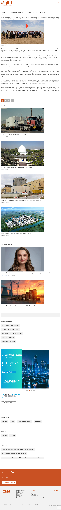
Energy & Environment (20, 490)
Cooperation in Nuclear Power (10, 329)
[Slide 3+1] (34, 390)
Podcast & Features (20, 497)
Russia (12, 421)
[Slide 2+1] (31, 390)
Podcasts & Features (4, 275)
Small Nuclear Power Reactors (10, 325)
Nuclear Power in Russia (8, 341)
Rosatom (4, 435)
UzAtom (12, 435)
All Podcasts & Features (30, 315)
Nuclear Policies (19, 493)
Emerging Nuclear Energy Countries (12, 333)
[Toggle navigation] (58, 2)
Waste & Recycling (20, 496)
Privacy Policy (49, 505)
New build (4, 421)
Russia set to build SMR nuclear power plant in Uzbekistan (18, 449)
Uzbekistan (37, 421)
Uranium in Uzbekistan (8, 337)
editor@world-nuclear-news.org (37, 497)
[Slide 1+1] (29, 390)
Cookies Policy (55, 505)
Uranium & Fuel (19, 495)
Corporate (18, 494)
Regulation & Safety (20, 492)
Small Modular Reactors (24, 421)
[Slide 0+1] (27, 390)
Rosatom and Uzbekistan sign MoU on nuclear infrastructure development (22, 457)
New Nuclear (18, 491)
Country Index (19, 500)
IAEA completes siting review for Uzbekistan (14, 453)
